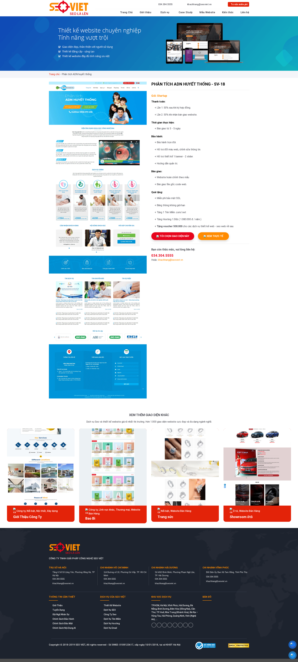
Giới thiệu (145, 12)
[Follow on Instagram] (159, 625)
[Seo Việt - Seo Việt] (69, 8)
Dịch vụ (164, 12)
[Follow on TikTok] (164, 625)
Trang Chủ (126, 12)
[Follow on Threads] (175, 625)
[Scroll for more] (149, 652)
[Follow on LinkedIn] (185, 625)
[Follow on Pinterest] (180, 625)
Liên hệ (245, 12)
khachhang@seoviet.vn (170, 259)
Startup (162, 95)
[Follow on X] (169, 625)
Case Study (185, 12)
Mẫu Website (207, 12)
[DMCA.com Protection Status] (238, 645)
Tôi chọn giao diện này (174, 236)
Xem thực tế (214, 236)
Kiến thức (228, 12)
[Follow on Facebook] (153, 625)
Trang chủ (54, 74)
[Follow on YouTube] (190, 625)
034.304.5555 (162, 255)
